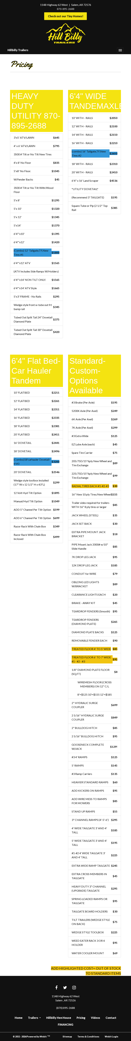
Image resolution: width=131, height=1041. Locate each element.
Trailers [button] (33, 1017)
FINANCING (65, 1024)
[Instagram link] (74, 987)
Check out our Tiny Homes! (65, 16)
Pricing (81, 1017)
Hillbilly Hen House (58, 1017)
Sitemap (67, 1036)
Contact (111, 1017)
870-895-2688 (65, 8)
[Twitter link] (65, 987)
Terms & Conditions (88, 1036)
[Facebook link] (56, 987)
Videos (95, 1017)
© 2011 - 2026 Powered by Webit (31, 1036)
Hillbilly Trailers (18, 50)
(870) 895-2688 (65, 1007)
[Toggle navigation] (120, 50)
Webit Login (111, 1036)
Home (19, 1017)
